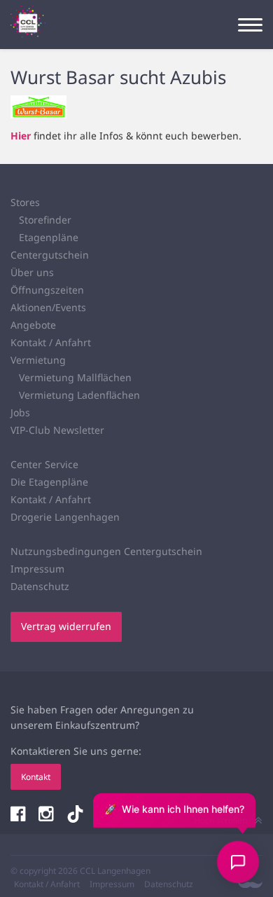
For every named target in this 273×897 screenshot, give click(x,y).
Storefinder (45, 219)
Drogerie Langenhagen (65, 516)
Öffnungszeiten (47, 289)
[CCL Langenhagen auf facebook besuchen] (19, 815)
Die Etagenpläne (49, 481)
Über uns (32, 272)
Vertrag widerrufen (66, 626)
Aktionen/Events (48, 307)
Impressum (37, 568)
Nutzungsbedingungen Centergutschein (106, 551)
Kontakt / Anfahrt (50, 342)
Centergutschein (49, 254)
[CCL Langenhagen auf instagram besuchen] (47, 815)
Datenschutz (39, 586)
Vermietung (38, 360)
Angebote (33, 324)
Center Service (44, 464)
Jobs (20, 412)
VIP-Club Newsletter (57, 430)
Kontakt (35, 777)
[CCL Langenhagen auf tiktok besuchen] (75, 815)
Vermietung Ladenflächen (79, 395)
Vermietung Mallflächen (75, 377)
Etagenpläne (48, 237)
